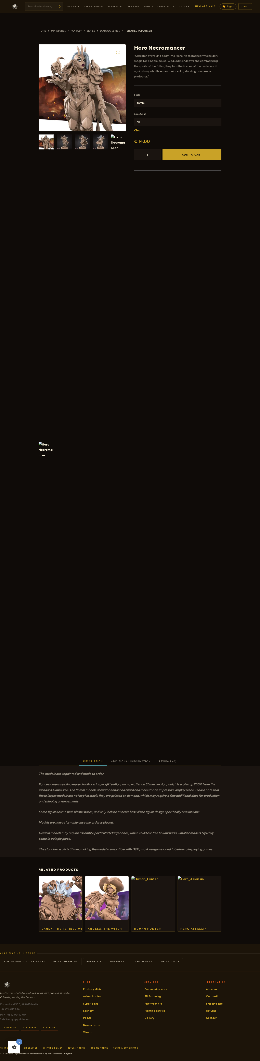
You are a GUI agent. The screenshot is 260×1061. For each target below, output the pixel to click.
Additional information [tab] (131, 761)
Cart (245, 6)
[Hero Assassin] (199, 898)
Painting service (154, 1010)
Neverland (118, 961)
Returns (211, 1010)
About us (211, 989)
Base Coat (140, 113)
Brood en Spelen (65, 961)
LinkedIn (49, 1027)
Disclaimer (31, 1048)
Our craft (212, 996)
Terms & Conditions (125, 1048)
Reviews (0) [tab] (168, 761)
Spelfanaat (144, 961)
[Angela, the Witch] (107, 898)
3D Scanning (152, 996)
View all (88, 1032)
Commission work (155, 989)
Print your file (153, 1003)
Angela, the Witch (105, 928)
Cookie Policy (99, 1048)
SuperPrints (90, 1003)
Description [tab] (93, 761)
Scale (137, 94)
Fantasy (73, 6)
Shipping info (214, 1003)
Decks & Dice (170, 961)
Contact (211, 1017)
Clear (138, 130)
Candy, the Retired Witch (65, 928)
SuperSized (116, 6)
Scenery (134, 6)
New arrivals (205, 6)
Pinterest (29, 1027)
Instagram (9, 1027)
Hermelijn (94, 961)
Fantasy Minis (92, 989)
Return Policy (76, 1048)
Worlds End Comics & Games (24, 961)
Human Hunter (147, 928)
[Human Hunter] (153, 898)
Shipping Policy (53, 1048)
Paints (148, 6)
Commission (166, 6)
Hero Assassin (193, 928)
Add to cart (192, 154)
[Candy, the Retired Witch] (60, 898)
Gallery (185, 6)
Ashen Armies (94, 6)
